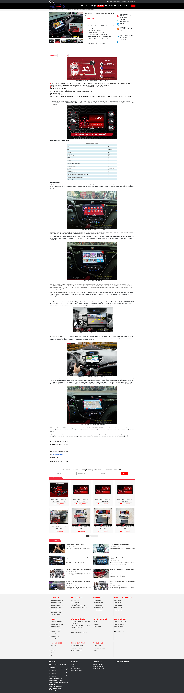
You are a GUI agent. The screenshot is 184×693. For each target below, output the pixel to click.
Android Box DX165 (56, 612)
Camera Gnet (54, 639)
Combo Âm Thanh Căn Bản (79, 605)
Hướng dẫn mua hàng (98, 666)
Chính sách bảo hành (98, 664)
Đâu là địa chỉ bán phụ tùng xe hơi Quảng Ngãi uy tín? (122, 582)
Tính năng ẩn (98, 643)
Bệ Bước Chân (97, 626)
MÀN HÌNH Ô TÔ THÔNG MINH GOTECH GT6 (59, 527)
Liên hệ (125, 6)
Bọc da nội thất (120, 619)
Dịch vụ (107, 6)
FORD (95, 650)
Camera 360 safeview (56, 621)
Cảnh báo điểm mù (77, 648)
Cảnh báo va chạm (77, 650)
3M (51, 655)
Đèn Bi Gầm (118, 600)
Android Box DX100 (56, 615)
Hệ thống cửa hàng (75, 668)
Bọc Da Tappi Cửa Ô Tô (121, 621)
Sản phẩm (100, 6)
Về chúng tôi (74, 664)
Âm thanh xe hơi (77, 597)
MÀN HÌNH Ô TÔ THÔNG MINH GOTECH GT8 (125, 500)
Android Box (54, 597)
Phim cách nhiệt (56, 643)
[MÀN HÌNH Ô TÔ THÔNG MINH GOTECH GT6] (59, 517)
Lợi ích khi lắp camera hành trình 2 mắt (120, 544)
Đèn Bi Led (118, 602)
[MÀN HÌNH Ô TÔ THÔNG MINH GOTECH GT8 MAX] (103, 490)
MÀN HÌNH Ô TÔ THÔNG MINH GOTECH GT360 (81, 500)
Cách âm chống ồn (78, 619)
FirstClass (53, 645)
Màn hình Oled (97, 600)
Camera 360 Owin (55, 631)
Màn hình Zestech (98, 610)
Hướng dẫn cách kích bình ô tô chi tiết (75, 544)
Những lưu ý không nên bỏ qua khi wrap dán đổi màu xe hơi (78, 582)
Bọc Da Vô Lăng (119, 624)
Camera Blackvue (55, 626)
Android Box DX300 (56, 602)
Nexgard (53, 650)
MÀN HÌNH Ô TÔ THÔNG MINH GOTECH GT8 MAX (103, 500)
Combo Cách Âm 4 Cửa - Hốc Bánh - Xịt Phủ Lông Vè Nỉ (81, 626)
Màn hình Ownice (98, 607)
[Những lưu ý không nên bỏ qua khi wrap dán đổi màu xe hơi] (57, 585)
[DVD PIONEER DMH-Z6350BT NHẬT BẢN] (125, 517)
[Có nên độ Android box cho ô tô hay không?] (57, 560)
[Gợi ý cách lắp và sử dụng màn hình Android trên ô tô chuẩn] (101, 560)
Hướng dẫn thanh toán (98, 668)
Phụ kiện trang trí (100, 619)
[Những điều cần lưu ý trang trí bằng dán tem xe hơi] (101, 573)
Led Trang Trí (118, 607)
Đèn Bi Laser (118, 605)
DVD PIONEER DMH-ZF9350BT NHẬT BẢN (103, 527)
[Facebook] (50, 2)
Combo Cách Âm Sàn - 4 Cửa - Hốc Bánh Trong (81, 622)
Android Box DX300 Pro (57, 600)
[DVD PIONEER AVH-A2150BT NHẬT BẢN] (81, 517)
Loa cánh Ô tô (75, 602)
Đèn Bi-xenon (118, 610)
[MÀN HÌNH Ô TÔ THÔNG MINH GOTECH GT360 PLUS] (59, 490)
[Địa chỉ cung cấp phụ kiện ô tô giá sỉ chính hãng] (57, 573)
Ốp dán (95, 621)
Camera (52, 619)
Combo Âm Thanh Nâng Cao (79, 607)
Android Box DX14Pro (56, 610)
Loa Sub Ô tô (75, 600)
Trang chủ (84, 6)
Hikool (52, 648)
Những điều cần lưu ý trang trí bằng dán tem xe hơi (122, 570)
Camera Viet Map (55, 634)
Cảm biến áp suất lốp (77, 645)
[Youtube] (53, 2)
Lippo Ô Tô (96, 624)
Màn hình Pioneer (98, 602)
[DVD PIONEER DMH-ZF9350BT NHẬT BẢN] (103, 517)
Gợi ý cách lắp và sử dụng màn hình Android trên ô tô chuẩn (122, 557)
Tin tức (113, 6)
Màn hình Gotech (69, 9)
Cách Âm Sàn (75, 630)
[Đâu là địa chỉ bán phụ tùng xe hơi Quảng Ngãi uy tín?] (101, 585)
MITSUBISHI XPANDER (99, 648)
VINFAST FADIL (98, 645)
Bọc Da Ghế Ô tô (119, 631)
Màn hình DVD (62, 9)
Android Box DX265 (56, 607)
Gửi (124, 473)
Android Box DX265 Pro (57, 605)
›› (96, 536)
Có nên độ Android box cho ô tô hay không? (77, 557)
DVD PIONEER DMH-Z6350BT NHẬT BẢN (125, 527)
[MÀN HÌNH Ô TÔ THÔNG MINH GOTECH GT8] (125, 490)
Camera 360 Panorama (56, 629)
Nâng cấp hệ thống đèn (123, 597)
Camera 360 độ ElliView (57, 624)
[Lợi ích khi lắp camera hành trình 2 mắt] (101, 548)
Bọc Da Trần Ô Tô (119, 626)
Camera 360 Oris (55, 636)
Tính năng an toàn (78, 643)
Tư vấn (133, 6)
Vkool (52, 653)
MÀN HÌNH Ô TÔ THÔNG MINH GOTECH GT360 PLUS (59, 500)
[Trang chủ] (57, 6)
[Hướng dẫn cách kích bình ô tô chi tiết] (57, 548)
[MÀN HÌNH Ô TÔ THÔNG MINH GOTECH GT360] (81, 490)
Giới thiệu (93, 6)
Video (119, 6)
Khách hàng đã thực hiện (76, 670)
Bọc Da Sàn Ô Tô (119, 629)
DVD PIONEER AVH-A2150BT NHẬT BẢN (81, 527)
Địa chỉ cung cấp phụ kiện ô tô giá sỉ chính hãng (78, 569)
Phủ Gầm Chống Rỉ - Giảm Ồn (79, 632)
